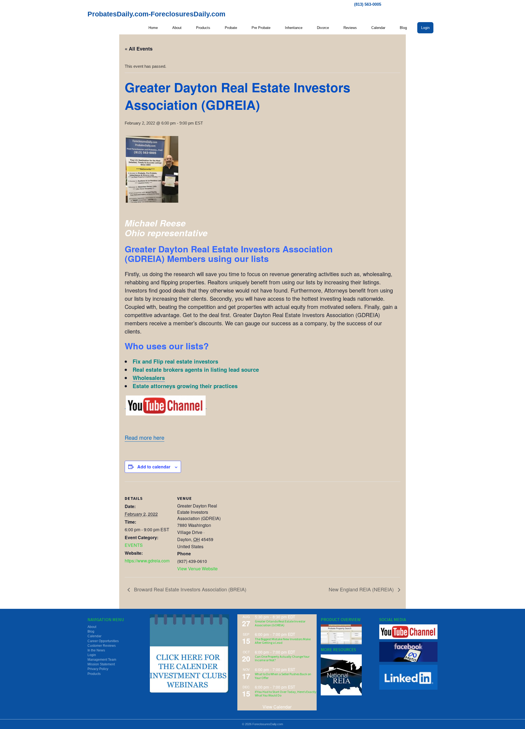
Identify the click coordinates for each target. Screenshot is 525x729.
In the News (96, 650)
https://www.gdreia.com (147, 560)
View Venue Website (197, 568)
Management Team (102, 660)
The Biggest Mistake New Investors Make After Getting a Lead (283, 641)
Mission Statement (101, 664)
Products (203, 28)
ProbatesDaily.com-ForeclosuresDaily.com (156, 14)
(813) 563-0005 (367, 4)
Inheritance (293, 28)
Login (425, 28)
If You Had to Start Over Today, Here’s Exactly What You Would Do (285, 693)
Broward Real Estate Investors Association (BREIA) (189, 589)
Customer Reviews (102, 646)
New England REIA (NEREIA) (362, 589)
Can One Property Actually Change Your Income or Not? (282, 658)
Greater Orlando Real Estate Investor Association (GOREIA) (280, 623)
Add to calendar (153, 467)
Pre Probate (261, 28)
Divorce (323, 28)
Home (153, 28)
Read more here (144, 437)
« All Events (139, 48)
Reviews (350, 28)
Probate (231, 28)
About (177, 28)
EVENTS (134, 545)
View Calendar (276, 707)
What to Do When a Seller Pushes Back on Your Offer (283, 676)
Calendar (378, 28)
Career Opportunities (103, 641)
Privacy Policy (98, 669)
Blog (403, 28)
